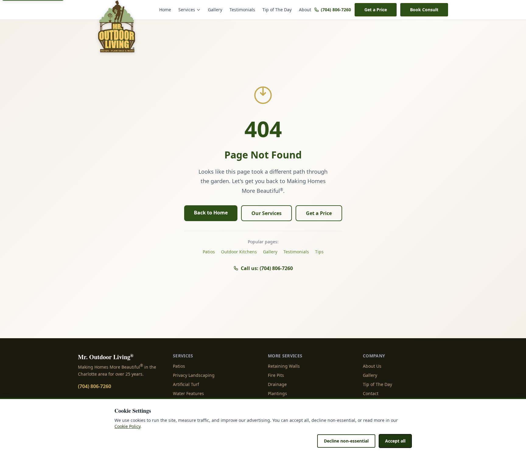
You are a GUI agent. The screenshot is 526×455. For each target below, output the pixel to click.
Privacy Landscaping (194, 375)
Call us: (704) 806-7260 (267, 268)
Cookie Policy (127, 426)
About (305, 9)
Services (186, 9)
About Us (372, 366)
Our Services (266, 213)
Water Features (188, 393)
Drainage (277, 384)
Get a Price (375, 9)
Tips (319, 252)
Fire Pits (276, 375)
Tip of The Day (277, 9)
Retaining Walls (284, 366)
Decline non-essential (346, 441)
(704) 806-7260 (336, 9)
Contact (370, 393)
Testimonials (242, 9)
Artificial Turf (186, 384)
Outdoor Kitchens (239, 252)
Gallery (215, 9)
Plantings (277, 393)
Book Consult (424, 9)
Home (165, 9)
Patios (209, 252)
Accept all (395, 441)
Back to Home (211, 212)
